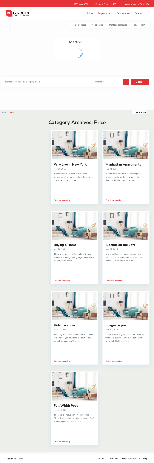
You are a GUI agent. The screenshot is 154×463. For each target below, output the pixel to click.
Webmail (114, 458)
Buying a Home (65, 245)
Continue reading (62, 200)
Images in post (117, 325)
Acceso (101, 458)
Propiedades (105, 13)
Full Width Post (66, 406)
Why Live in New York (70, 164)
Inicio (90, 13)
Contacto (140, 13)
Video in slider (64, 325)
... (77, 180)
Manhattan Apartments (123, 164)
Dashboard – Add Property (134, 458)
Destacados (123, 13)
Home (4, 112)
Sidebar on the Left (120, 245)
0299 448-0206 (81, 4)
